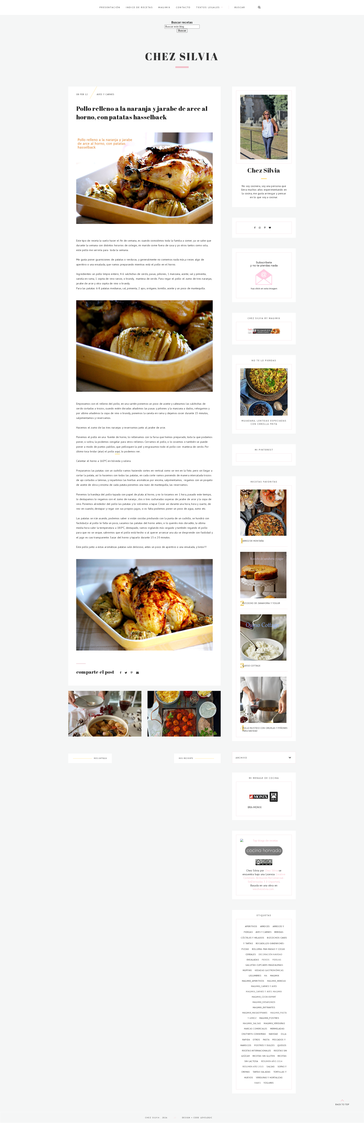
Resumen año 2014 (271, 1061)
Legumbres (255, 975)
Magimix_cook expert (264, 996)
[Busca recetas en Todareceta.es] (264, 841)
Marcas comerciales (256, 1028)
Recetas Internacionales (256, 1050)
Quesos (281, 1045)
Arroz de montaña (253, 540)
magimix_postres (269, 1018)
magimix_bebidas (276, 980)
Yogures (269, 1082)
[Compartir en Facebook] (121, 672)
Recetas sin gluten (264, 1055)
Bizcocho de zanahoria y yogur (261, 603)
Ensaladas (253, 959)
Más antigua (100, 758)
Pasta (266, 1039)
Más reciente (186, 758)
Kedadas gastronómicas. (269, 970)
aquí (117, 451)
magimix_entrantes (264, 1007)
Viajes (257, 1082)
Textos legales (208, 7)
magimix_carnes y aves (264, 986)
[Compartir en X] (126, 672)
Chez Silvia (182, 56)
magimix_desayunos (264, 1002)
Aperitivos (251, 926)
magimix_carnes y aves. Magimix (264, 991)
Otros (256, 1039)
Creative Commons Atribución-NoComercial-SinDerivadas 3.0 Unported (264, 878)
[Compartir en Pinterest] (132, 672)
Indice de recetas (139, 7)
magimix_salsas (252, 1023)
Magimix (164, 7)
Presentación (110, 7)
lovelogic (206, 1117)
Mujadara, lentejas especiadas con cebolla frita (264, 422)
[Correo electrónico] (137, 672)
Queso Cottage (251, 665)
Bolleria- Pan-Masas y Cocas (268, 949)
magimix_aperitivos (253, 980)
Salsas (271, 1066)
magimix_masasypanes (255, 1012)
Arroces (265, 926)
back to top (342, 1104)
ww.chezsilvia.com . (264, 889)
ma (266, 975)
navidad (274, 1033)
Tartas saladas (262, 1071)
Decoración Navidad (270, 954)
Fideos (266, 959)
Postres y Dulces (264, 1045)
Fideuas (276, 959)
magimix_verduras (274, 1023)
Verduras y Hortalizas (269, 1077)
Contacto (183, 7)
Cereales (251, 954)
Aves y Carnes (105, 94)
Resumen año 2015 (253, 1066)
